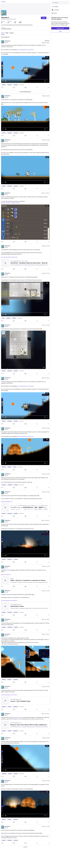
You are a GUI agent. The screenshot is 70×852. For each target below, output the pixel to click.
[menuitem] (25, 69)
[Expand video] (45, 81)
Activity (3, 33)
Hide (47, 57)
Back (4, 1)
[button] (25, 69)
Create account (60, 28)
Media (7, 33)
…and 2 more (21, 132)
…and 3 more (21, 513)
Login (60, 31)
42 (1, 22)
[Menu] (48, 18)
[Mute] (5, 81)
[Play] (3, 81)
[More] (48, 87)
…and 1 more (21, 370)
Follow (43, 18)
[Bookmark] (37, 87)
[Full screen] (47, 81)
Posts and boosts (5, 37)
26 (8, 22)
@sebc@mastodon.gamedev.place (8, 19)
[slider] (25, 79)
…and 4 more (21, 84)
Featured (11, 33)
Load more (25, 846)
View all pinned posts (26, 91)
